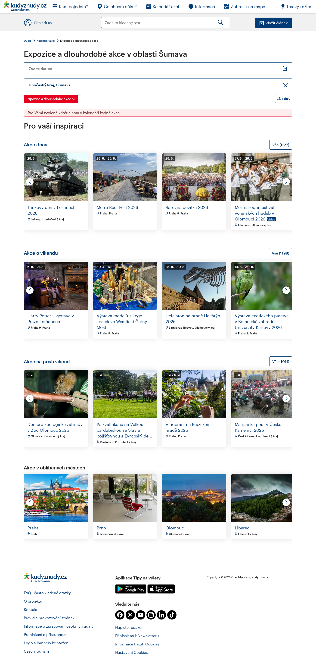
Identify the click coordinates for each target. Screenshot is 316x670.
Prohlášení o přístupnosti (46, 634)
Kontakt (30, 609)
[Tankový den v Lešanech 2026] (56, 200)
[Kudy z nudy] (24, 7)
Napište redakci (128, 627)
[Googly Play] (130, 589)
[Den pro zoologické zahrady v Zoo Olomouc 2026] (56, 417)
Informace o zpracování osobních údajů (59, 626)
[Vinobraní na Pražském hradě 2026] (194, 417)
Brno (101, 527)
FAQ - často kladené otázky (47, 593)
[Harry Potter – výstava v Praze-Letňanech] (56, 308)
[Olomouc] (194, 520)
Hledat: (107, 19)
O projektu (33, 601)
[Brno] (125, 520)
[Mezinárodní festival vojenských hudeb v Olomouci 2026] (263, 200)
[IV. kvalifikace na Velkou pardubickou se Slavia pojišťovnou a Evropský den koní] (125, 417)
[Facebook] (119, 615)
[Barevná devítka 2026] (194, 200)
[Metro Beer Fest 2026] (125, 200)
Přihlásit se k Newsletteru (137, 635)
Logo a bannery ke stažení (46, 643)
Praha (33, 527)
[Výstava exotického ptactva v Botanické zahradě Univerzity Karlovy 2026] (263, 308)
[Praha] (56, 520)
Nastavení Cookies (131, 652)
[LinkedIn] (161, 615)
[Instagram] (151, 615)
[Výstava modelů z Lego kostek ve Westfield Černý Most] (125, 308)
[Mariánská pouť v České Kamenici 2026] (263, 417)
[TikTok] (172, 615)
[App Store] (161, 589)
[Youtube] (140, 615)
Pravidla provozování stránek (49, 618)
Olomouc (175, 527)
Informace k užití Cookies (137, 644)
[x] (130, 615)
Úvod (27, 40)
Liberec (242, 527)
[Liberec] (263, 520)
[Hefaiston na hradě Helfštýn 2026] (194, 308)
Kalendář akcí (46, 40)
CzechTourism (36, 651)
